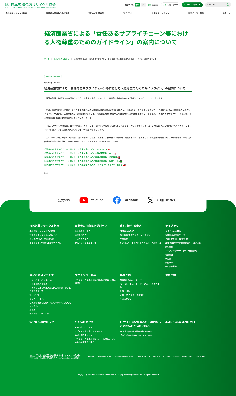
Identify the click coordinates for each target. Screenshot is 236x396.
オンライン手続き (191, 4)
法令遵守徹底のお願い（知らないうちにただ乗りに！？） (50, 304)
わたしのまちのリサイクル (41, 280)
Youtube (97, 200)
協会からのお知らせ (61, 59)
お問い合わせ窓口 (85, 322)
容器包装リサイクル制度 (16, 13)
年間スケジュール (128, 298)
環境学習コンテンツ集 (39, 313)
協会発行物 (34, 294)
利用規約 (91, 356)
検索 (228, 4)
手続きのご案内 (81, 238)
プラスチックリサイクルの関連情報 (181, 250)
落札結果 (169, 246)
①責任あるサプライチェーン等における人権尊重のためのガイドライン (75, 149)
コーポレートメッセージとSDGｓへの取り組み (139, 285)
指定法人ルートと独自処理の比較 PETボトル (140, 242)
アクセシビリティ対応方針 (183, 356)
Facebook (131, 200)
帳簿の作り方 (81, 235)
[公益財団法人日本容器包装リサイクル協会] (30, 5)
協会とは (226, 13)
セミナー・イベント (38, 298)
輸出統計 (169, 254)
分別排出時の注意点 (38, 284)
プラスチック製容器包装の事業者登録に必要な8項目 (95, 282)
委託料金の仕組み (82, 231)
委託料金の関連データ (175, 235)
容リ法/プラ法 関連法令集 (42, 238)
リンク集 (166, 356)
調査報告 (169, 262)
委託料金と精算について (85, 242)
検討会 (168, 258)
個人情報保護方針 (105, 356)
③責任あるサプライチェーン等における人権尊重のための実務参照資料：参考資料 (80, 157)
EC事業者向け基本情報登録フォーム (136, 331)
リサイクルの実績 (173, 231)
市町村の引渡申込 (96, 13)
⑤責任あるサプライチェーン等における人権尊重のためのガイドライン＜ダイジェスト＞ (83, 164)
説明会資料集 (171, 266)
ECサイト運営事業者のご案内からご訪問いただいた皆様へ (140, 324)
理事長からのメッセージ (131, 280)
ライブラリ (128, 13)
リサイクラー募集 (196, 13)
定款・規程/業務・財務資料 (132, 294)
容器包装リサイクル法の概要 (42, 231)
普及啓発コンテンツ (160, 13)
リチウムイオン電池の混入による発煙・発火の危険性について (50, 289)
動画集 (32, 309)
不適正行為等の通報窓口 (180, 322)
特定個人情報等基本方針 (124, 356)
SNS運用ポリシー (143, 356)
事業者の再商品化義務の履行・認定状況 (183, 242)
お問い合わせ (172, 4)
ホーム (46, 59)
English (155, 5)
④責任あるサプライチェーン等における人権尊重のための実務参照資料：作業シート (81, 161)
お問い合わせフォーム (84, 327)
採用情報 (170, 275)
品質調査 (124, 238)
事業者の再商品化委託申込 (58, 13)
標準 (137, 5)
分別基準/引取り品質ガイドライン (135, 235)
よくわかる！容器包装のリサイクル (45, 242)
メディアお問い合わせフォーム (88, 331)
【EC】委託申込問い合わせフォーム (136, 335)
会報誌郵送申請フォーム (85, 335)
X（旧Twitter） (167, 200)
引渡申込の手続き (128, 231)
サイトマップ (201, 356)
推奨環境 (156, 356)
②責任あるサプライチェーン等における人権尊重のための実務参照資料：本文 (78, 153)
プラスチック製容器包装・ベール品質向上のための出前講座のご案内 (95, 341)
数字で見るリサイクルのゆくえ (43, 235)
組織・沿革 (125, 290)
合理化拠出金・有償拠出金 (177, 238)
